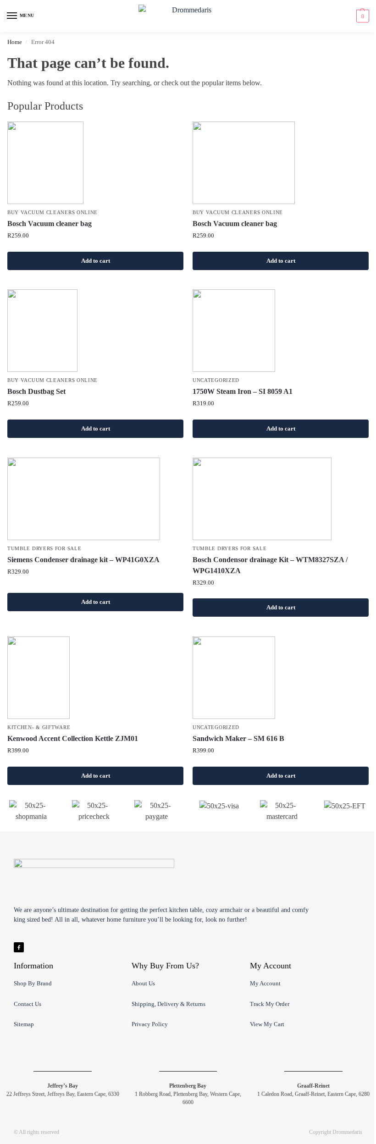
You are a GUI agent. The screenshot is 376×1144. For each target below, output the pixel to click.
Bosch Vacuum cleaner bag (49, 223)
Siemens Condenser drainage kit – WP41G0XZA (83, 560)
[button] (361, 16)
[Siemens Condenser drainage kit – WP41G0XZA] (95, 499)
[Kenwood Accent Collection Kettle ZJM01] (95, 677)
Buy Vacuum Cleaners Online (52, 212)
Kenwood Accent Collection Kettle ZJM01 (72, 738)
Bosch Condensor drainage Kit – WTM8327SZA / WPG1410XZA (270, 565)
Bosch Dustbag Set (36, 391)
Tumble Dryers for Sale (44, 548)
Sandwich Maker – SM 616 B (238, 738)
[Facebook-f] (19, 947)
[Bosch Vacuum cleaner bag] (95, 163)
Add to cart (95, 260)
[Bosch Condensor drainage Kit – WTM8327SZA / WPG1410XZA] (281, 499)
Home (14, 42)
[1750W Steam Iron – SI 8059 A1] (281, 330)
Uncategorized (216, 380)
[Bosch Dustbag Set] (95, 330)
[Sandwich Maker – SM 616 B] (281, 677)
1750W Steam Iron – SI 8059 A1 (243, 391)
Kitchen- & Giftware (38, 727)
